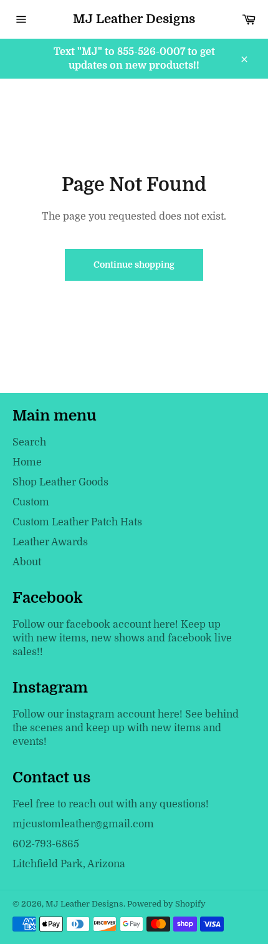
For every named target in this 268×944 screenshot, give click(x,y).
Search (29, 442)
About (26, 562)
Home (27, 462)
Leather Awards (50, 542)
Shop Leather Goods (60, 482)
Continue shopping (134, 265)
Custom (30, 502)
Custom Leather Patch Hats (77, 522)
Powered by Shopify (166, 903)
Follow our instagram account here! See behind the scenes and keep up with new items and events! (125, 728)
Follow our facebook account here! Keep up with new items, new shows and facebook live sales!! (122, 638)
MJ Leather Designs (134, 19)
